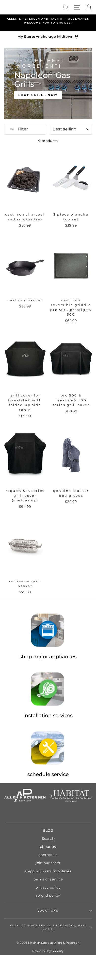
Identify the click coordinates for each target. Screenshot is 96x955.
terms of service (48, 879)
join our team (48, 863)
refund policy (48, 895)
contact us (47, 855)
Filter (22, 129)
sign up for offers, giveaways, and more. (48, 927)
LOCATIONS (48, 910)
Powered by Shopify (48, 951)
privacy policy (48, 887)
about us (48, 847)
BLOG (48, 830)
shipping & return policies (48, 871)
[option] (48, 21)
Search (48, 838)
